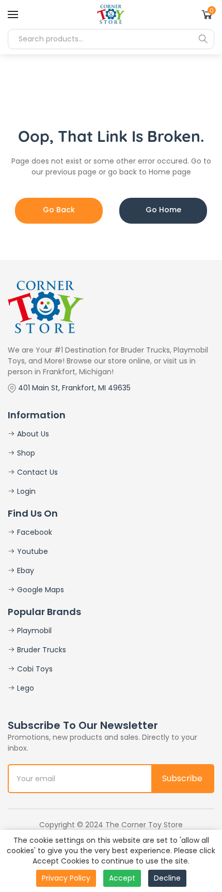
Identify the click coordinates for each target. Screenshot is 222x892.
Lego (24, 688)
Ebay (24, 570)
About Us (32, 434)
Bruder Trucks (40, 650)
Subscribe (182, 778)
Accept (122, 878)
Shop (25, 453)
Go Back (59, 209)
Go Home (163, 209)
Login (25, 491)
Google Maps (39, 589)
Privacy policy (66, 878)
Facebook (33, 532)
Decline (167, 878)
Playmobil (33, 630)
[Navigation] (13, 14)
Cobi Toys (34, 669)
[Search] (203, 39)
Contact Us (36, 472)
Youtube (31, 551)
